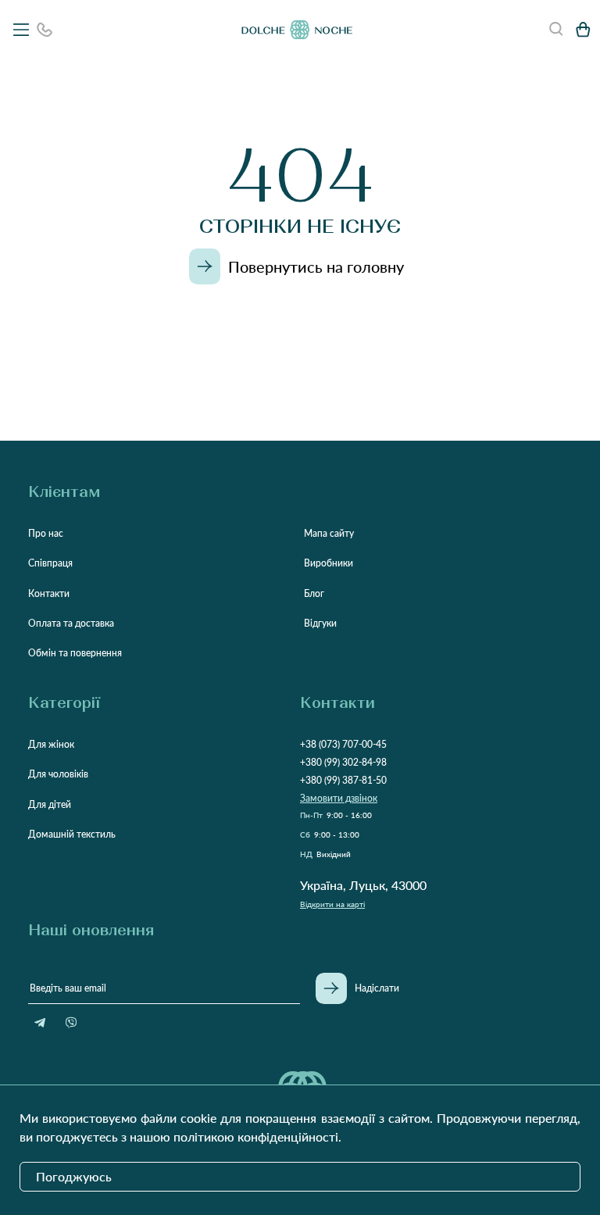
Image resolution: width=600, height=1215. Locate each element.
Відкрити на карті (332, 904)
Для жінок (51, 744)
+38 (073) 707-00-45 (343, 744)
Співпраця (50, 563)
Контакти (49, 593)
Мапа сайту (329, 533)
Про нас (45, 533)
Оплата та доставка (71, 623)
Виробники (328, 563)
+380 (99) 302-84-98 (343, 762)
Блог (314, 593)
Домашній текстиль (72, 834)
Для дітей (49, 804)
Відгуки (320, 623)
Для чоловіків (58, 774)
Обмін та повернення (75, 653)
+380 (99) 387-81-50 (343, 780)
